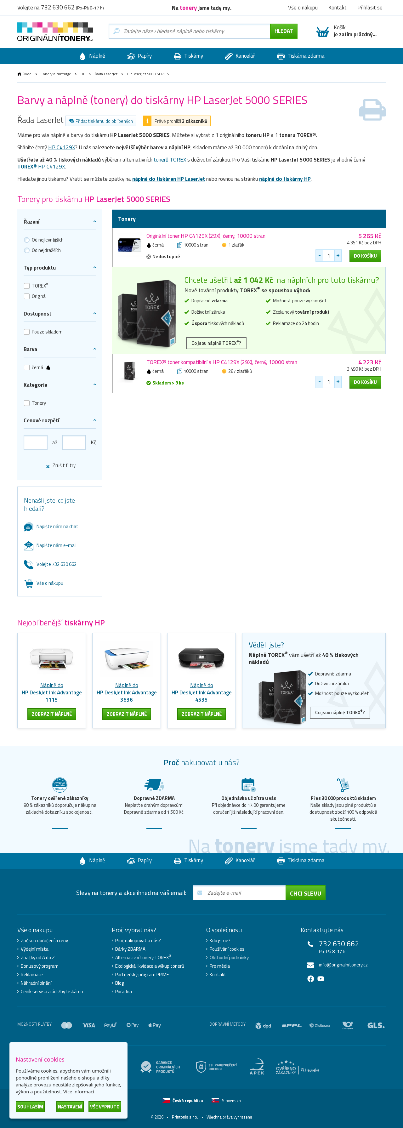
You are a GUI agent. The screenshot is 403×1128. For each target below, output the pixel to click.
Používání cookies (227, 949)
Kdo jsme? (220, 940)
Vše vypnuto (105, 1106)
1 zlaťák (236, 244)
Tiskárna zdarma (305, 56)
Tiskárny (193, 56)
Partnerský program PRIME (142, 974)
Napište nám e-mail (57, 545)
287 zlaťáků (240, 371)
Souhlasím (30, 1106)
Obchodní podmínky (229, 957)
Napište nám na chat (57, 526)
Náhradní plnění (36, 983)
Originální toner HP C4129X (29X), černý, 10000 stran (205, 236)
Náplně (96, 56)
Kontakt (218, 974)
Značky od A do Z (38, 957)
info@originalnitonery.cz (343, 964)
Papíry (144, 56)
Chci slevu (305, 893)
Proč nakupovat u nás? (138, 940)
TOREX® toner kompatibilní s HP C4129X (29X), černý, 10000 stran (221, 362)
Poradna (123, 991)
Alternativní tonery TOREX (143, 957)
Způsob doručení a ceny (44, 940)
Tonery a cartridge (56, 74)
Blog (119, 983)
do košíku (365, 255)
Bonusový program (40, 966)
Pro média (220, 966)
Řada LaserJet (106, 74)
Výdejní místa (34, 949)
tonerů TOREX (170, 160)
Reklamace (32, 974)
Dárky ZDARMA (130, 949)
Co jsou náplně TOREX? (216, 343)
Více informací (78, 1091)
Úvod (27, 74)
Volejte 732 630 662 (57, 564)
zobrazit (52, 714)
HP (83, 74)
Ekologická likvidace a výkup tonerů (149, 966)
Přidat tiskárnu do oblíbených (104, 121)
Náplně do (52, 692)
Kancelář (244, 56)
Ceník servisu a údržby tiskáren (52, 991)
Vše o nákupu (50, 583)
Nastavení (70, 1106)
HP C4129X (61, 147)
